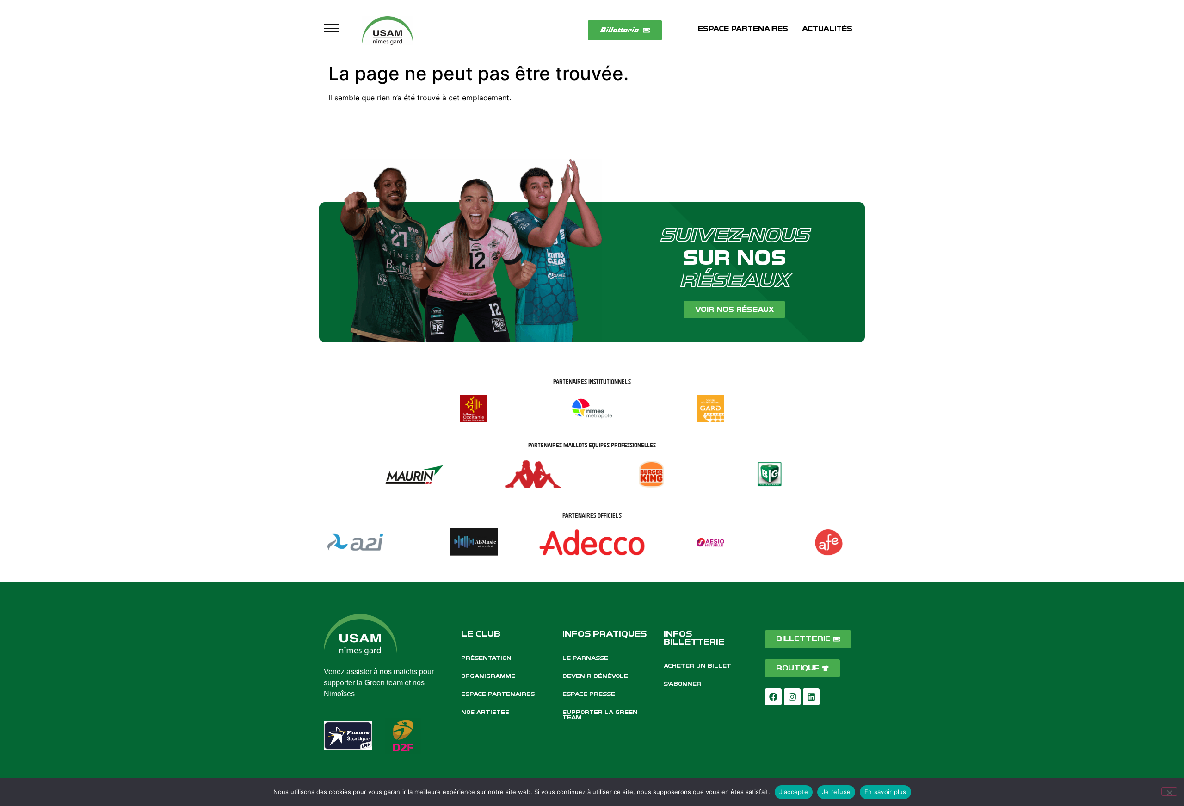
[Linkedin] (811, 696)
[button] (331, 30)
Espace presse (588, 694)
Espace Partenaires (498, 694)
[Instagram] (792, 696)
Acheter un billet (697, 666)
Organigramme (488, 676)
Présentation (486, 658)
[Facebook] (773, 696)
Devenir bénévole (595, 676)
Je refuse (836, 791)
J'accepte (793, 791)
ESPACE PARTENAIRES (743, 28)
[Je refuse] (1169, 791)
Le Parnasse (585, 658)
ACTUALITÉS (827, 28)
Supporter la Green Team (600, 714)
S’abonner (682, 684)
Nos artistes (485, 712)
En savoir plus (885, 791)
